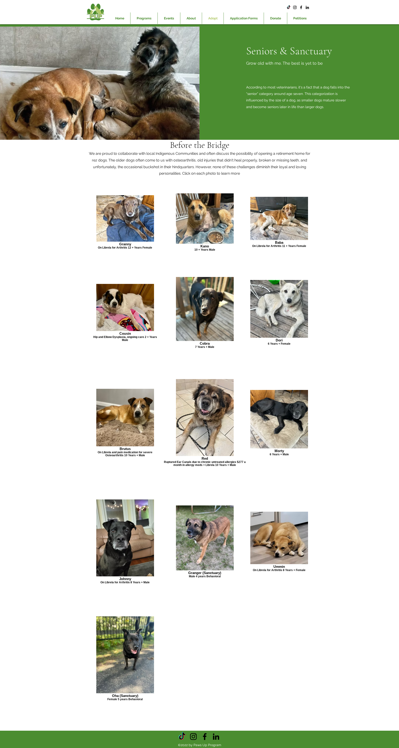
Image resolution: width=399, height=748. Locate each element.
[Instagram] (295, 7)
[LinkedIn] (307, 7)
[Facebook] (301, 7)
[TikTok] (288, 7)
